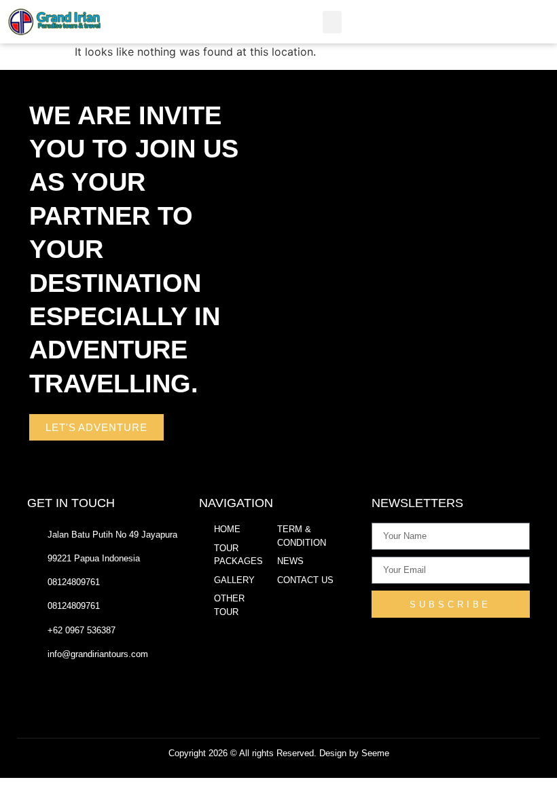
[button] (332, 22)
